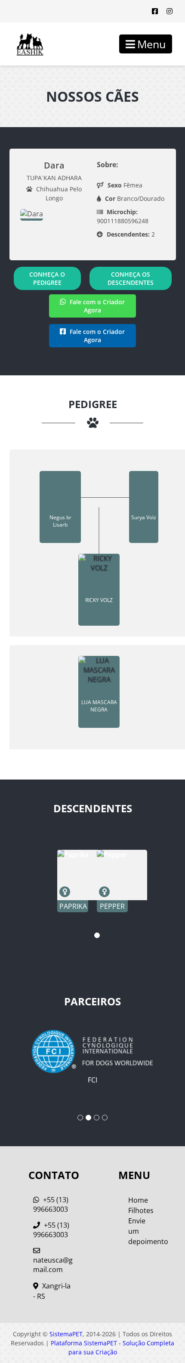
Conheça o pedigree (47, 278)
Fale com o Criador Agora (96, 306)
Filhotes (141, 1210)
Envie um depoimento (142, 1231)
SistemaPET (66, 1334)
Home (138, 1200)
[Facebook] (154, 11)
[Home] (23, 43)
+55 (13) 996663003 (50, 1204)
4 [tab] (105, 1117)
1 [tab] (97, 935)
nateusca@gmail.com (53, 1264)
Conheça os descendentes (131, 278)
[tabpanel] (72, 881)
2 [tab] (88, 1117)
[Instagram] (169, 11)
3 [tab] (96, 1117)
